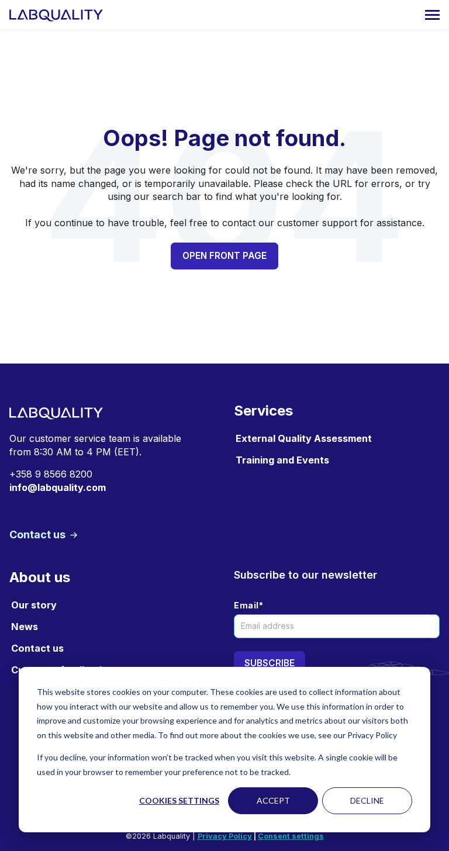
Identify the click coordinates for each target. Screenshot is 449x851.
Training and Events (282, 460)
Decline (367, 800)
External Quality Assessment (304, 438)
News (24, 626)
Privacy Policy (225, 836)
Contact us (38, 534)
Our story (34, 605)
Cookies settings (179, 800)
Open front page (224, 255)
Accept (273, 800)
